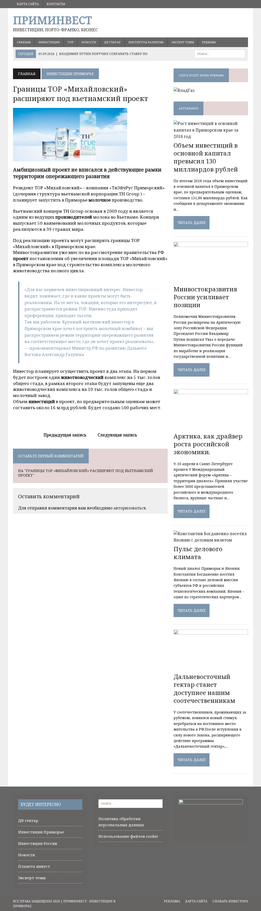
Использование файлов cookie (128, 836)
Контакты (56, 4)
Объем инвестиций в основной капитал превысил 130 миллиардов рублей (206, 157)
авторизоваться (129, 508)
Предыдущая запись (65, 435)
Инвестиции (49, 42)
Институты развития (145, 42)
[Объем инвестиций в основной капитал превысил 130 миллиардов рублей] (211, 136)
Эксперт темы (182, 42)
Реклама (209, 42)
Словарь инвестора (230, 901)
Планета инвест (34, 866)
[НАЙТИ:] (219, 53)
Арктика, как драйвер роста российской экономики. (208, 444)
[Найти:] (130, 803)
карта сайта (28, 4)
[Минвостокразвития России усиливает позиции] (211, 280)
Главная (24, 42)
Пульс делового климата (198, 553)
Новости (88, 42)
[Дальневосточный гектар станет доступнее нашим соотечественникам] (211, 668)
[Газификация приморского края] (184, 90)
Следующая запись (117, 435)
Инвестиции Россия (37, 843)
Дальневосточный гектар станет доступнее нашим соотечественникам (204, 688)
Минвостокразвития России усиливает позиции (205, 297)
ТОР (70, 42)
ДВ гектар (112, 42)
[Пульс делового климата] (211, 540)
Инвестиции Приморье (41, 831)
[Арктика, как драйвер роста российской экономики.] (211, 427)
